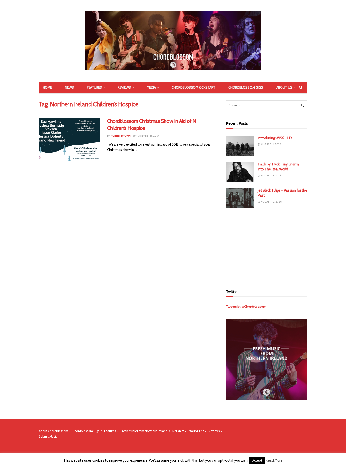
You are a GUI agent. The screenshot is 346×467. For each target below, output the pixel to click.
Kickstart (178, 431)
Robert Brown (121, 135)
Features (94, 87)
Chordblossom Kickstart (193, 87)
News (69, 87)
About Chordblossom (53, 431)
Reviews (124, 87)
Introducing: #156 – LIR (275, 138)
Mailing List (196, 431)
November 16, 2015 (147, 135)
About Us (284, 87)
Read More (274, 460)
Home (47, 87)
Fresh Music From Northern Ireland (144, 431)
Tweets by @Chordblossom (246, 306)
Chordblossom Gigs (245, 87)
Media (151, 87)
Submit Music (48, 436)
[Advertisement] (266, 246)
